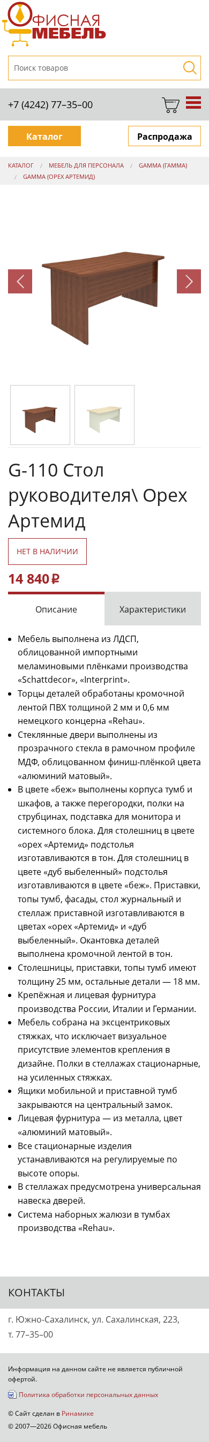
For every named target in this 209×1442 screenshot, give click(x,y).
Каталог (44, 136)
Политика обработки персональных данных (88, 1394)
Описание (56, 609)
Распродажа (164, 136)
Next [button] (189, 281)
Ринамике (78, 1413)
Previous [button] (20, 281)
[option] (104, 281)
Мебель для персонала (86, 165)
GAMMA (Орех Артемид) (59, 176)
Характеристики (153, 609)
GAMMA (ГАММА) (163, 165)
